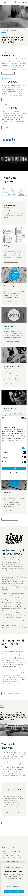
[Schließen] (4, 866)
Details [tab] (14, 422)
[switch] (24, 452)
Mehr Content (8, 519)
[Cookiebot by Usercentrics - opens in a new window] (20, 418)
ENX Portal (5, 586)
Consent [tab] (5, 422)
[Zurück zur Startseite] (21, 3)
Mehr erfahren (8, 99)
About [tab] (23, 422)
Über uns (6, 73)
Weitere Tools (8, 823)
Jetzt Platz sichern (14, 891)
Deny (14, 477)
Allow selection (14, 472)
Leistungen (7, 127)
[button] (3, 3)
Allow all (14, 468)
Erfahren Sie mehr (7, 621)
